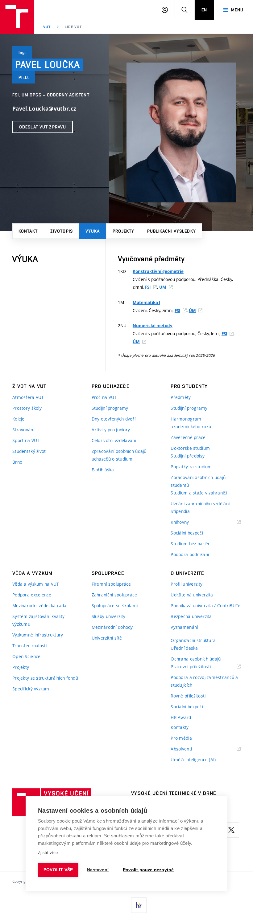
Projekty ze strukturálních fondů (45, 678)
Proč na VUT (104, 397)
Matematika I (146, 302)
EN (204, 9)
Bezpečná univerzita (191, 616)
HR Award (181, 717)
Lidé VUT (73, 27)
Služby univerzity (109, 616)
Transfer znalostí (29, 646)
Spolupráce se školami (115, 605)
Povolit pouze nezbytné (148, 870)
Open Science (26, 656)
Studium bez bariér (190, 544)
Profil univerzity (186, 584)
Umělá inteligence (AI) (193, 759)
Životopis (61, 231)
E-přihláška (103, 470)
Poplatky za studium (191, 467)
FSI (148, 287)
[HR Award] (139, 905)
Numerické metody (152, 325)
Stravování (23, 430)
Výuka (92, 231)
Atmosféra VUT (28, 397)
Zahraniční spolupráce (114, 595)
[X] (231, 830)
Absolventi (189, 749)
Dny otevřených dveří (114, 419)
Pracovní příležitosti (198, 666)
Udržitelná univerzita (192, 595)
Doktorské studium (190, 448)
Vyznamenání (184, 627)
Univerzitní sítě (107, 638)
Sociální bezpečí (187, 533)
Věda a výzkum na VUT (35, 584)
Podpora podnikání (190, 554)
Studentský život (29, 451)
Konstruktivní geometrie (158, 271)
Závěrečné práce (188, 437)
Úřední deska (184, 648)
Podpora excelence (32, 595)
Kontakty (180, 727)
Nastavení (98, 870)
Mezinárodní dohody (112, 627)
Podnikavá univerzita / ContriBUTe (205, 605)
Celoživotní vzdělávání (114, 440)
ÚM (162, 287)
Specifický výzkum (30, 689)
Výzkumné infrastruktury (37, 635)
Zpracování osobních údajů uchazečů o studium (119, 455)
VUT (47, 27)
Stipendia (180, 511)
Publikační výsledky (171, 231)
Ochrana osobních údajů (196, 659)
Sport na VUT (25, 440)
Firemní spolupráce (111, 584)
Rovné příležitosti (188, 696)
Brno (17, 462)
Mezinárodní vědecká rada (39, 605)
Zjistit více (48, 852)
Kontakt (28, 231)
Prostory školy (27, 408)
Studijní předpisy (188, 456)
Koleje (18, 419)
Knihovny (188, 522)
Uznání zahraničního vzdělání (200, 503)
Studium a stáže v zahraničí (199, 493)
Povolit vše (58, 870)
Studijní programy (110, 408)
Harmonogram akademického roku (191, 422)
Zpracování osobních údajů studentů (198, 481)
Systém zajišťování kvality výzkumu (38, 620)
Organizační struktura (193, 640)
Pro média (181, 738)
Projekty (124, 231)
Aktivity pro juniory (111, 430)
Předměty (181, 397)
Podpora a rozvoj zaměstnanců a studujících (204, 681)
